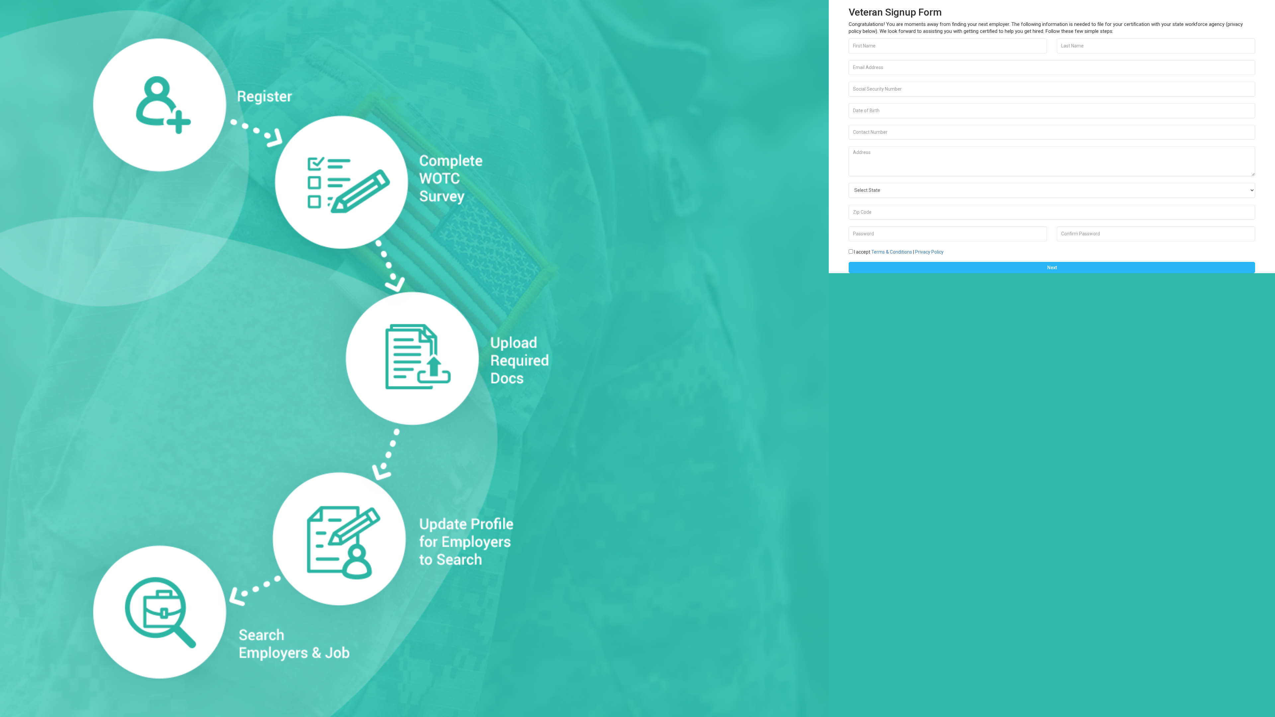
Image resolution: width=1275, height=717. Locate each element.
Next (1052, 267)
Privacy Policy (929, 252)
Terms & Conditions (891, 252)
